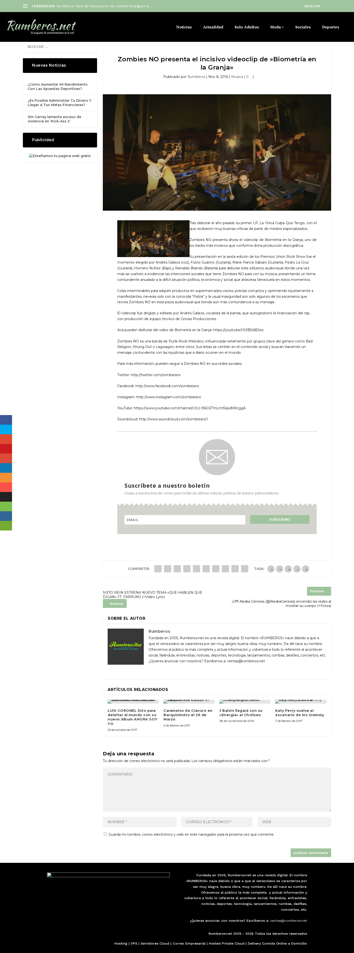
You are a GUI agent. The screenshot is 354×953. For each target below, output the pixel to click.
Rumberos (196, 77)
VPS (134, 943)
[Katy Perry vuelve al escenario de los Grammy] (300, 702)
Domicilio (299, 943)
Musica (237, 77)
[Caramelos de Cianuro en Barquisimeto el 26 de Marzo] (189, 702)
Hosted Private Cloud (226, 943)
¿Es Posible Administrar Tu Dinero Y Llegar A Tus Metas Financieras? (59, 102)
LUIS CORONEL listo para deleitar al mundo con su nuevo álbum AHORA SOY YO (132, 717)
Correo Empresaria (188, 943)
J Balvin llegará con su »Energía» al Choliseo (240, 712)
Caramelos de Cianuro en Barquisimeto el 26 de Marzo (188, 714)
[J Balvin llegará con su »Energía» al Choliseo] (244, 702)
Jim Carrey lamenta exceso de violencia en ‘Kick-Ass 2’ (54, 119)
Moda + (277, 27)
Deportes (330, 27)
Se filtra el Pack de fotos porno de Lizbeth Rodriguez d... (104, 6)
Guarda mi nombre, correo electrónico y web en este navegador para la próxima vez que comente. (191, 834)
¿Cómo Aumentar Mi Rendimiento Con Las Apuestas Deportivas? (58, 86)
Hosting (120, 943)
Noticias (184, 27)
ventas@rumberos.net (288, 920)
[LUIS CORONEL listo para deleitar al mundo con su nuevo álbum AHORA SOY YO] (133, 702)
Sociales (303, 27)
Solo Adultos (247, 27)
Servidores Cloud (155, 943)
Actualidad (213, 27)
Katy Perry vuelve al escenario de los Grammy (299, 712)
